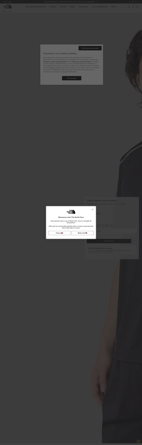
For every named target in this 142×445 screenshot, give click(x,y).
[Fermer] (92, 209)
